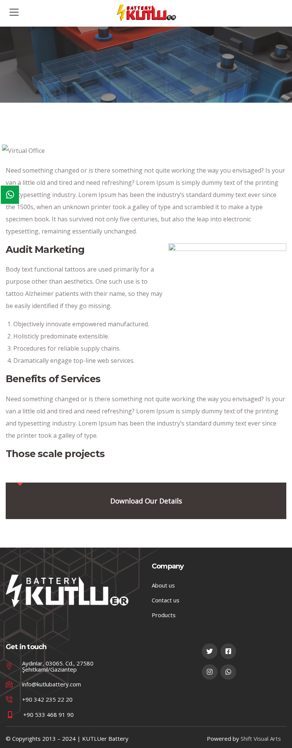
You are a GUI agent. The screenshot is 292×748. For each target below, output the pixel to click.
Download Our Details (146, 500)
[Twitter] (209, 651)
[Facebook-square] (228, 651)
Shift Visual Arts (261, 738)
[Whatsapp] (228, 672)
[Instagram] (209, 672)
